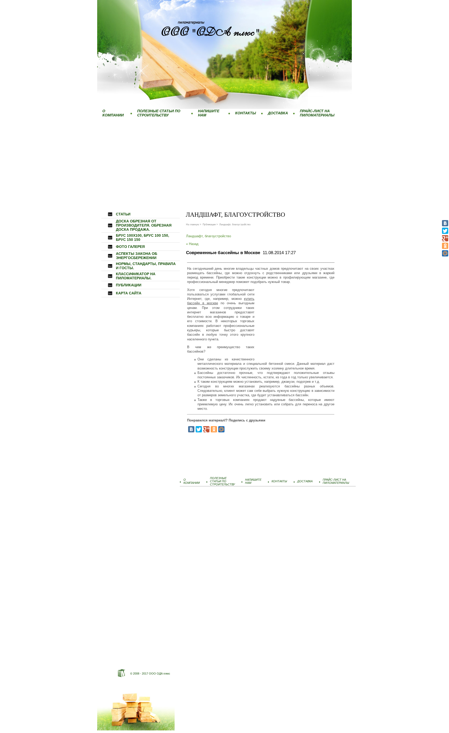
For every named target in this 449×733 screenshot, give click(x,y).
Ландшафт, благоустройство (208, 236)
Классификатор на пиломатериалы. (135, 276)
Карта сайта (128, 293)
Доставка (278, 113)
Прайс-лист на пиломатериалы (317, 113)
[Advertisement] (224, 158)
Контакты (245, 113)
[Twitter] (445, 231)
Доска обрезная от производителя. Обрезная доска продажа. (143, 225)
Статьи (123, 214)
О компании (113, 113)
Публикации (128, 285)
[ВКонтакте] (445, 223)
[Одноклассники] (445, 246)
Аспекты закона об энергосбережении (136, 256)
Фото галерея (130, 247)
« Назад (192, 244)
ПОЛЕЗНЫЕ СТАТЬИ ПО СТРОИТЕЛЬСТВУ (158, 113)
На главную (192, 224)
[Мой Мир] (445, 253)
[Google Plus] (445, 238)
